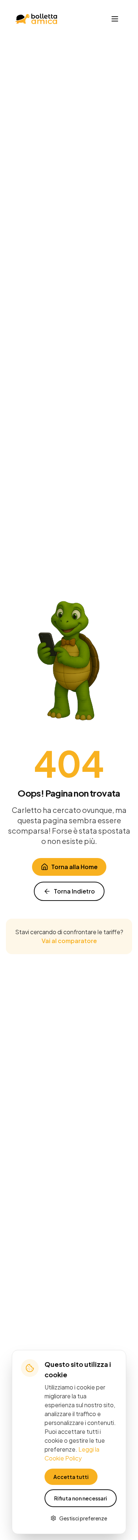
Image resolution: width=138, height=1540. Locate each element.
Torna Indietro (74, 891)
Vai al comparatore (69, 941)
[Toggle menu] (115, 19)
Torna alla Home (74, 867)
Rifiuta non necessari (80, 1498)
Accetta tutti (71, 1476)
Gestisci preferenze (83, 1518)
